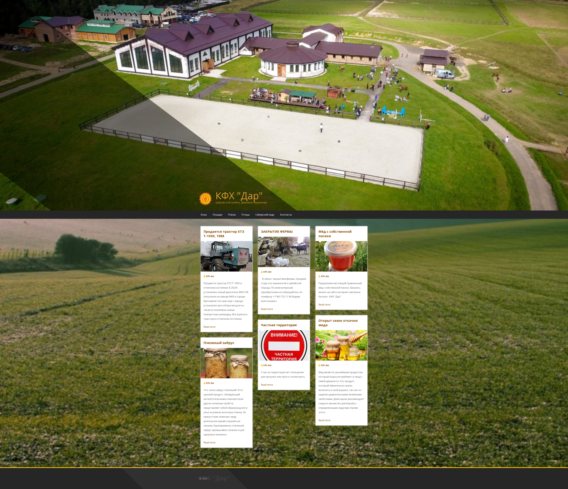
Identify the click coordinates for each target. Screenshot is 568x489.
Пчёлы (232, 214)
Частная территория (279, 325)
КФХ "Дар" (239, 195)
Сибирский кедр (264, 214)
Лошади (217, 214)
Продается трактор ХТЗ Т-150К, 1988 (224, 233)
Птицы (246, 214)
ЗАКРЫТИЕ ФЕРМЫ (277, 231)
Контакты (286, 214)
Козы (204, 214)
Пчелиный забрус (219, 342)
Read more (210, 326)
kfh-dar (210, 276)
